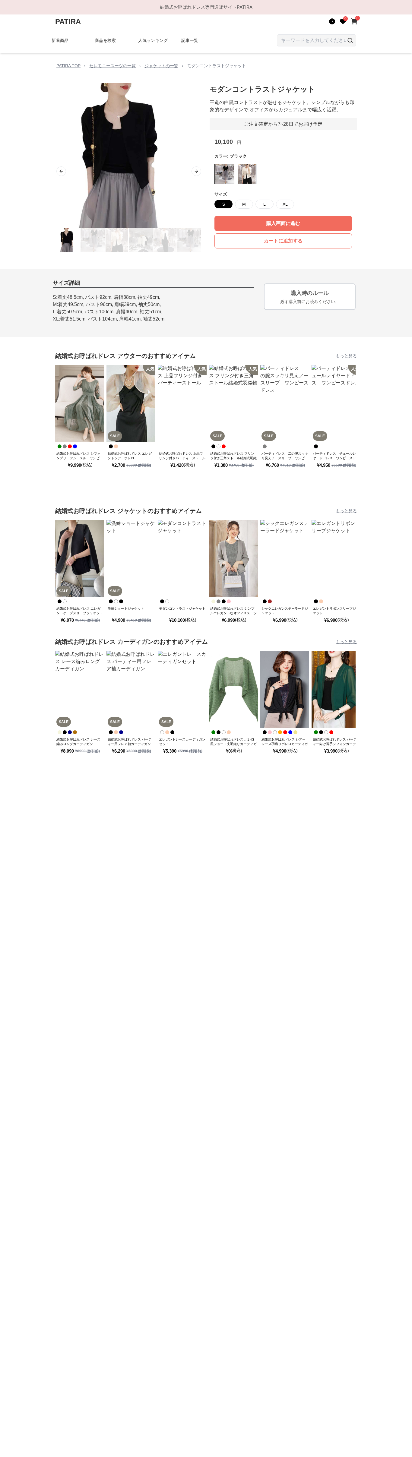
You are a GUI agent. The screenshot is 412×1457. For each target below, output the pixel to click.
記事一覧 (189, 40)
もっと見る (346, 355)
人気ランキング (153, 40)
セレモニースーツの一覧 (112, 65)
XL (285, 204)
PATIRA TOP (68, 65)
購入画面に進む (283, 223)
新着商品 (60, 40)
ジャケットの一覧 (161, 65)
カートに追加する (283, 240)
